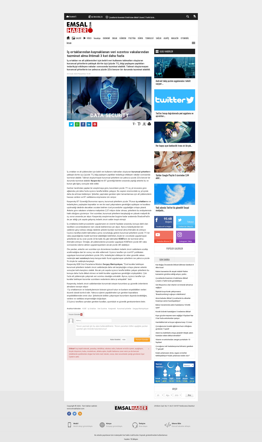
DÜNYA (140, 38)
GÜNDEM (122, 38)
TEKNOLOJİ (149, 38)
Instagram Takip (185, 241)
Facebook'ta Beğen (163, 227)
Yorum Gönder (75, 314)
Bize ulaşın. (143, 424)
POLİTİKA (132, 38)
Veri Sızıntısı (102, 309)
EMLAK (114, 38)
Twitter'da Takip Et (185, 227)
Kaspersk (112, 309)
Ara (189, 395)
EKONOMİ (106, 38)
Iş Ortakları (92, 309)
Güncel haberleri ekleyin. (181, 424)
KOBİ (84, 309)
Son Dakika (164, 259)
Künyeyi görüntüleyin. (114, 424)
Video (89, 38)
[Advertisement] (131, 6)
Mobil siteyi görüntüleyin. (83, 424)
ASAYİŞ (166, 38)
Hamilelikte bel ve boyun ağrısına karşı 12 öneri (174, 322)
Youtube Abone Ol (164, 241)
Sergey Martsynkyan (140, 309)
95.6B (168, 218)
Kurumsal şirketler (124, 309)
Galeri (78, 38)
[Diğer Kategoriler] (193, 43)
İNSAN (69, 43)
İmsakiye (97, 38)
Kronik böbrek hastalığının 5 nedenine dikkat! (173, 312)
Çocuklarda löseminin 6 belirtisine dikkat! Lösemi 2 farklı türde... (132, 16)
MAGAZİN (174, 38)
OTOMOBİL (185, 38)
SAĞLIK (158, 38)
